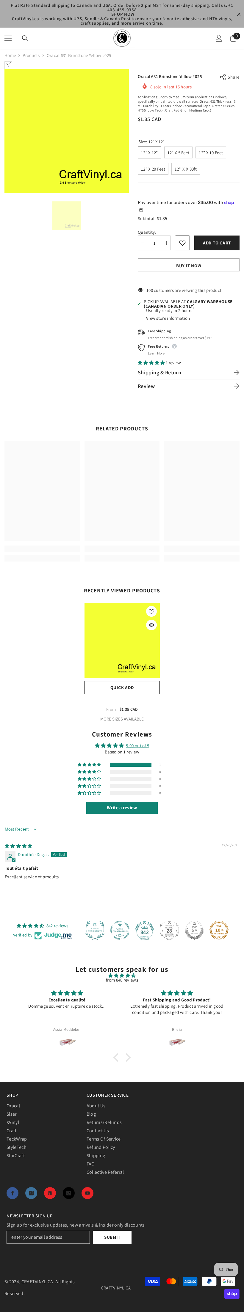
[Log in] (219, 38)
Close (239, 14)
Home (10, 55)
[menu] (8, 38)
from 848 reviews (122, 980)
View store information (168, 318)
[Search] (25, 38)
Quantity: (147, 232)
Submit (112, 1237)
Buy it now (188, 265)
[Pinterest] (50, 1193)
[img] (18, 846)
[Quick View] (151, 625)
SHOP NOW (122, 14)
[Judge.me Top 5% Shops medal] (194, 930)
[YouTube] (87, 1193)
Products (31, 55)
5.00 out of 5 (137, 745)
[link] (42, 549)
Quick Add (122, 687)
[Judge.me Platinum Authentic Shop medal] (94, 930)
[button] (152, 362)
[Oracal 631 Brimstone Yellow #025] (122, 640)
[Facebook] (12, 1193)
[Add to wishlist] (182, 243)
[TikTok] (69, 1193)
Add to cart (218, 243)
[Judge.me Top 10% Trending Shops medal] (219, 930)
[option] (66, 131)
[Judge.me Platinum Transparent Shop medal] (119, 930)
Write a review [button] (122, 807)
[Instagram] (31, 1193)
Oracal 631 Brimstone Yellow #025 (122, 701)
